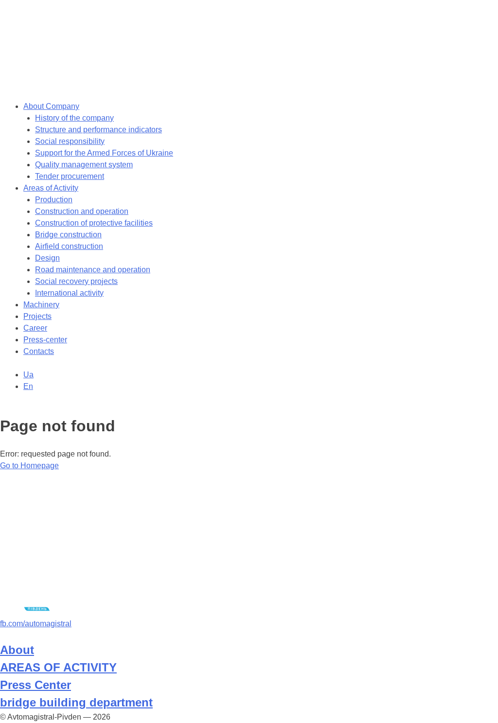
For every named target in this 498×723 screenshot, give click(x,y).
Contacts (38, 351)
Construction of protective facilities (94, 223)
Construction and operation (81, 211)
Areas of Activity (50, 188)
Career (35, 328)
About (17, 649)
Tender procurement (69, 176)
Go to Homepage (29, 465)
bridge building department (76, 702)
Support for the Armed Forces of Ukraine (104, 153)
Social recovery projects (76, 281)
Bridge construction (68, 234)
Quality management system (84, 164)
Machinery (41, 304)
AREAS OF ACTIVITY (58, 667)
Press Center (35, 684)
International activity (69, 293)
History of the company (74, 118)
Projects (37, 316)
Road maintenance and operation (92, 269)
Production (53, 199)
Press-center (45, 339)
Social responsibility (70, 141)
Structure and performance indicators (98, 129)
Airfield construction (69, 246)
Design (47, 258)
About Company (51, 106)
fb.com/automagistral (35, 623)
